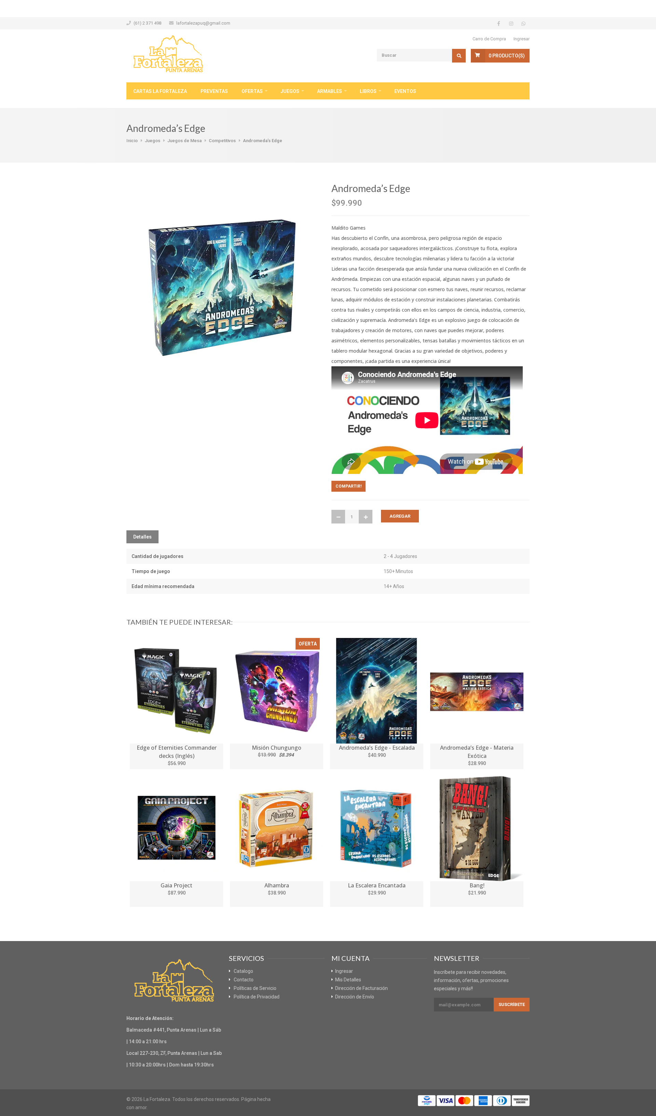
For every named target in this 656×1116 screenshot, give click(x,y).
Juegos (290, 91)
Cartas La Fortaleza (160, 91)
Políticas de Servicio (255, 988)
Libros (368, 91)
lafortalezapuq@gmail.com (203, 23)
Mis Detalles (348, 979)
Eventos (405, 91)
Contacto (244, 979)
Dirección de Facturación (361, 988)
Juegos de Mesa (184, 140)
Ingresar (522, 38)
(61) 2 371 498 (147, 23)
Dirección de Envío (354, 996)
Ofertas (252, 91)
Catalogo (243, 971)
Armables (329, 91)
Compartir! (348, 486)
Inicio (132, 140)
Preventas (214, 91)
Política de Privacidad (256, 996)
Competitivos (222, 140)
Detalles (142, 537)
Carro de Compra (489, 38)
